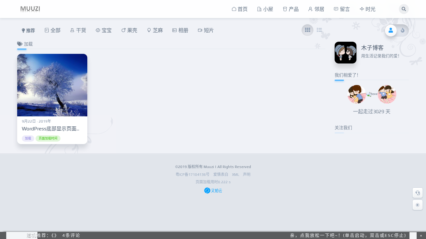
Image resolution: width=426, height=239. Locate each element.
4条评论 (71, 235)
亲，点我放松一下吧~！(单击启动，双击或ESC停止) (348, 235)
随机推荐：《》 (43, 235)
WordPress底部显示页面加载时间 (59, 129)
